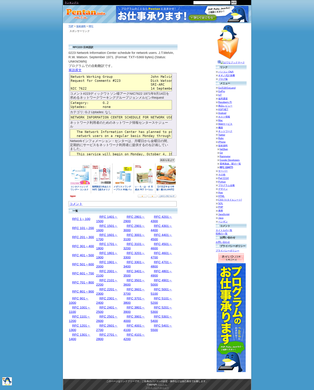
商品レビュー (225, 105)
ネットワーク (225, 131)
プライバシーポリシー (227, 250)
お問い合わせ (223, 242)
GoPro (221, 91)
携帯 (220, 210)
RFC (91, 26)
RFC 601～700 (83, 273)
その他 (221, 174)
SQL (220, 203)
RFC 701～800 (83, 282)
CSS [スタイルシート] (230, 199)
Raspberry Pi (225, 102)
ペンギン (223, 221)
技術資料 (81, 26)
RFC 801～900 (83, 291)
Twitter (221, 135)
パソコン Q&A (226, 71)
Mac (220, 120)
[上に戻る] (7, 384)
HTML (221, 196)
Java (220, 218)
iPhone (222, 142)
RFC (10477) (226, 167)
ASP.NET (223, 109)
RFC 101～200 (83, 228)
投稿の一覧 (222, 233)
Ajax (220, 192)
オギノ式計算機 (226, 75)
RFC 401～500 (83, 255)
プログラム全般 (226, 185)
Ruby (221, 138)
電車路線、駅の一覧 (230, 163)
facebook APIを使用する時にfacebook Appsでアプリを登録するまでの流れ (104, 2)
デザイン (223, 189)
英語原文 (75, 70)
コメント (75, 204)
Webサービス (225, 124)
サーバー (223, 171)
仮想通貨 (223, 98)
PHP (220, 207)
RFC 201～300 (83, 237)
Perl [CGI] (223, 178)
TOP (71, 26)
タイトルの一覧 (224, 230)
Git (221, 152)
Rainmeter (225, 156)
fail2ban (224, 149)
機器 (220, 127)
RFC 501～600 (83, 264)
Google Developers (230, 160)
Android (222, 113)
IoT (220, 95)
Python (222, 181)
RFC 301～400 (83, 246)
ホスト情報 (224, 116)
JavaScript (224, 214)
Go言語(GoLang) (227, 88)
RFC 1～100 (81, 219)
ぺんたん (162, 384)
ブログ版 (223, 79)
